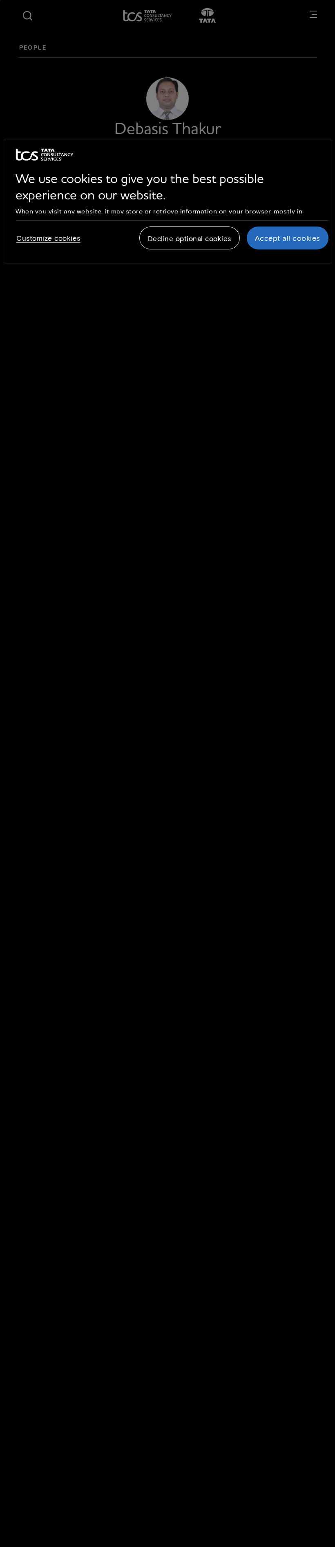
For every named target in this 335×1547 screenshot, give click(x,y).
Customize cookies (48, 238)
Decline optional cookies (189, 238)
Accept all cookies (287, 237)
